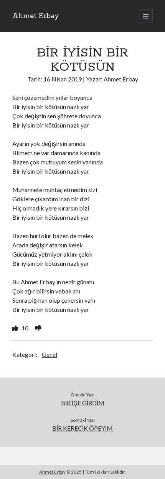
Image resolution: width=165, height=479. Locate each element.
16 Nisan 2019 (62, 79)
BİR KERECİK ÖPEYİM (82, 428)
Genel (49, 354)
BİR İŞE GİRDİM (82, 402)
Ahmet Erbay (35, 16)
